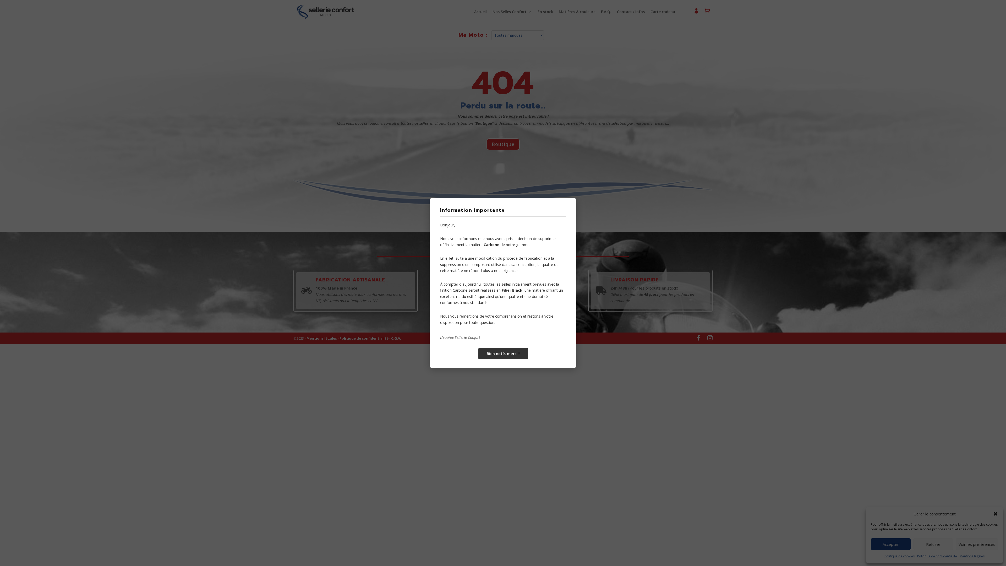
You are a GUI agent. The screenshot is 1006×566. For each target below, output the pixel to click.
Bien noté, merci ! (503, 353)
